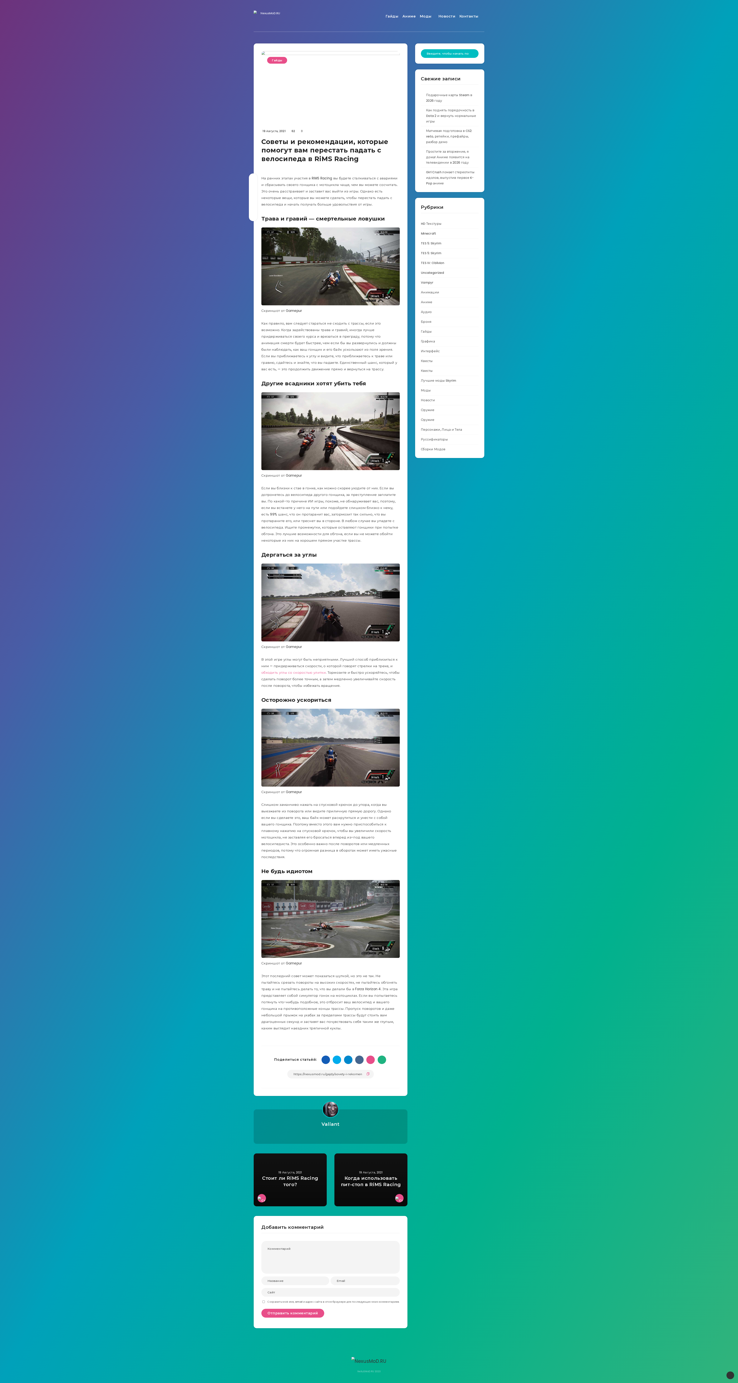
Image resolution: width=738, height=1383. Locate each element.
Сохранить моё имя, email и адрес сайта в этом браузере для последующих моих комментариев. (333, 1302)
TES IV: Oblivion (432, 263)
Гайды (392, 16)
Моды (426, 16)
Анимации (430, 292)
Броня (426, 322)
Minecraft (428, 233)
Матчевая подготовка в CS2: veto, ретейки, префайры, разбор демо (449, 136)
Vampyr (427, 282)
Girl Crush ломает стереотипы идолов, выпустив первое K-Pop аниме (450, 178)
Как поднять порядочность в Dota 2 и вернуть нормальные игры (451, 116)
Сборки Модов (433, 449)
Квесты (427, 361)
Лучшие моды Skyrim (438, 380)
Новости (446, 16)
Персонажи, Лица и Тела (441, 429)
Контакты (469, 16)
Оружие (428, 410)
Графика (428, 341)
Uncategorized (432, 273)
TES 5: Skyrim (431, 243)
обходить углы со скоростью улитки (293, 672)
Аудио (426, 312)
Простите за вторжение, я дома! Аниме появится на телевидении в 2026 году (447, 157)
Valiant (331, 1124)
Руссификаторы (434, 439)
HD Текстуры (431, 223)
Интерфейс (430, 351)
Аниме (409, 16)
